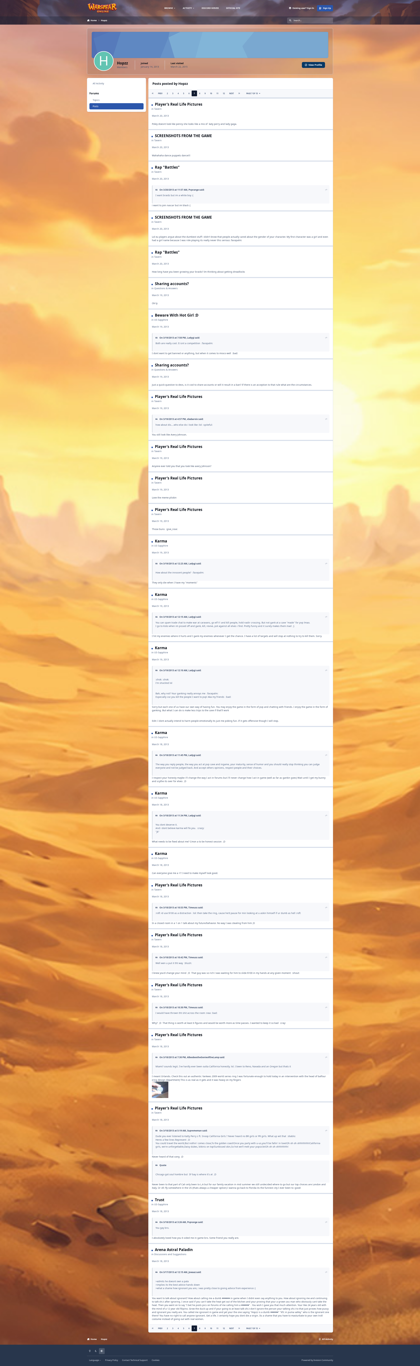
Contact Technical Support (135, 1360)
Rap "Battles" (167, 167)
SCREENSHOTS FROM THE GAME (183, 135)
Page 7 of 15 (252, 93)
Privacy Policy (111, 1360)
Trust (159, 1199)
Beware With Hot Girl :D (177, 315)
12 (224, 93)
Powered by (317, 1360)
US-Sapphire (161, 319)
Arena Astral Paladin (174, 1249)
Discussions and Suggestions (170, 1254)
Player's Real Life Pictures (178, 104)
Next (231, 93)
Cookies (155, 1360)
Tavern (158, 108)
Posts (95, 106)
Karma (161, 541)
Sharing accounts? (172, 283)
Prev (160, 93)
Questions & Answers (166, 288)
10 (211, 93)
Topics (96, 100)
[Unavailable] (160, 1083)
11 (217, 93)
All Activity (98, 83)
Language (94, 1360)
